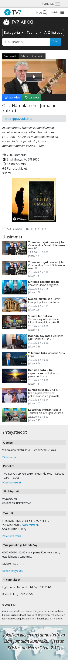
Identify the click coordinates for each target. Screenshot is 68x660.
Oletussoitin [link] (10, 56)
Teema (32, 32)
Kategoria (12, 32)
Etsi (55, 41)
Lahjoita (33, 97)
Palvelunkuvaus (11, 536)
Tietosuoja (9, 457)
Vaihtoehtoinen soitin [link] (32, 56)
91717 (20, 563)
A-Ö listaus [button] (53, 32)
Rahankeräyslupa (12, 570)
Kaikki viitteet (30, 525)
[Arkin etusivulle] (18, 22)
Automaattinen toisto (26, 229)
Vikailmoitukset (11, 482)
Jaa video (14, 97)
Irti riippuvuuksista (18, 119)
